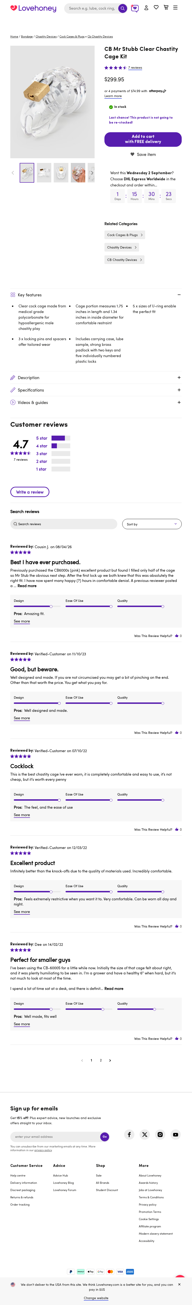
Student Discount (107, 1190)
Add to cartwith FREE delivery (143, 139)
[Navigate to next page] (110, 1060)
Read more (27, 585)
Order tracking (20, 1204)
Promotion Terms (150, 1212)
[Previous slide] (12, 172)
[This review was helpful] (177, 636)
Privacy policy (147, 1204)
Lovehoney (96, 21)
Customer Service (26, 1166)
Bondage (27, 36)
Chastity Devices (46, 36)
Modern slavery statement (156, 1233)
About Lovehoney (150, 1175)
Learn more (113, 96)
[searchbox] (67, 524)
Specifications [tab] (31, 390)
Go (105, 1136)
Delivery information (23, 1182)
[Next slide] (92, 172)
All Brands (102, 1182)
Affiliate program (150, 1226)
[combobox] (96, 8)
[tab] (31, 1206)
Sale (99, 1175)
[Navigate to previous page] (82, 1060)
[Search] (122, 8)
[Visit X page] (145, 1134)
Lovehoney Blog (63, 1182)
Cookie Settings (149, 1219)
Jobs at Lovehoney (150, 1190)
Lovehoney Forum (64, 1190)
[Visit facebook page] (129, 1134)
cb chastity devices (100, 36)
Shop (100, 1166)
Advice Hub (60, 1175)
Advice (59, 1166)
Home (14, 36)
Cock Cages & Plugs (72, 36)
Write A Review (29, 492)
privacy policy (43, 1150)
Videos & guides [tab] (33, 402)
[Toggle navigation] (175, 8)
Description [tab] (28, 377)
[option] (52, 102)
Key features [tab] (30, 295)
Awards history (148, 1182)
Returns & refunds (21, 1197)
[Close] (179, 1284)
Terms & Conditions (151, 1197)
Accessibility (146, 1241)
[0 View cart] (166, 8)
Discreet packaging (22, 1190)
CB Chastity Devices (122, 259)
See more (22, 621)
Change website (96, 1298)
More (144, 1166)
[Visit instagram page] (160, 1134)
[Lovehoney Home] (33, 8)
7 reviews (135, 67)
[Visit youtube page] (175, 1134)
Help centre (18, 1175)
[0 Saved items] (156, 8)
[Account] (146, 8)
